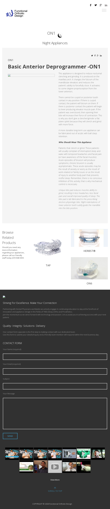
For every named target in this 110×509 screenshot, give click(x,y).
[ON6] (89, 269)
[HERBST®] (89, 239)
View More (55, 479)
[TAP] (48, 246)
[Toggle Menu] (104, 10)
